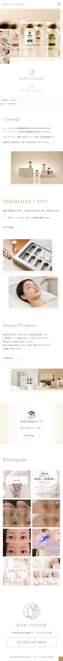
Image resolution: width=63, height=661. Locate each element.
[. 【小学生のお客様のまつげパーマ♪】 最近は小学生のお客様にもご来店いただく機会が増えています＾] (17, 542)
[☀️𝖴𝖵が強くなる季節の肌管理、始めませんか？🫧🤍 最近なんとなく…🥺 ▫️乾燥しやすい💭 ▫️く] (46, 572)
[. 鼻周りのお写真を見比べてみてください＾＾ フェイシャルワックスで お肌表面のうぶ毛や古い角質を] (17, 513)
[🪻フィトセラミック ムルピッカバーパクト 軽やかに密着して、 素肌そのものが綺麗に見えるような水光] (17, 572)
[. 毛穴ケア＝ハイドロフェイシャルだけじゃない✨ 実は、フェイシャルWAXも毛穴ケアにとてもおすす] (46, 513)
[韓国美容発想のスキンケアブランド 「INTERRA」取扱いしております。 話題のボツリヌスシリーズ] (46, 542)
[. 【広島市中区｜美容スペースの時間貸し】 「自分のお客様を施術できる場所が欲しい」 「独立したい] (46, 484)
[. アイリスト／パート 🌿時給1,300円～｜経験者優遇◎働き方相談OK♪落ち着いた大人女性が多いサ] (17, 484)
